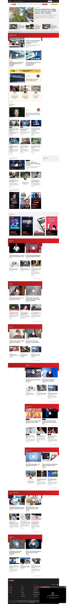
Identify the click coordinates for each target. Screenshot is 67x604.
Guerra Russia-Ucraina (37, 4)
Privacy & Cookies (28, 600)
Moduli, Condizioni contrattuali (21, 600)
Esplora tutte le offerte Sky (18, 1)
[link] (38, 587)
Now (22, 590)
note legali (35, 590)
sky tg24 (10, 588)
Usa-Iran (30, 4)
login (57, 1)
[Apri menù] (9, 4)
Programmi (23, 596)
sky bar (22, 592)
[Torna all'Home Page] (13, 4)
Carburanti (19, 4)
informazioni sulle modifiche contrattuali (36, 600)
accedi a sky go (54, 584)
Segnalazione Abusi (31, 602)
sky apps (22, 588)
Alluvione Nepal (25, 4)
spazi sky (22, 594)
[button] (33, 32)
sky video (10, 590)
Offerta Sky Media (37, 594)
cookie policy (36, 588)
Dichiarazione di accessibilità (38, 592)
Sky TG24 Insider (54, 4)
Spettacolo (45, 4)
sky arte (10, 592)
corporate (35, 596)
